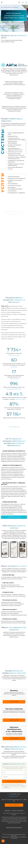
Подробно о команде (14, 517)
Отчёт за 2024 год (14, 426)
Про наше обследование (14, 389)
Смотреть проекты (14, 355)
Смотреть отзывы (20, 399)
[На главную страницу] (9, 2)
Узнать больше (14, 378)
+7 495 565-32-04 (14, 794)
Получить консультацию (14, 781)
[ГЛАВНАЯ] (2, 7)
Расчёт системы (19, 2)
